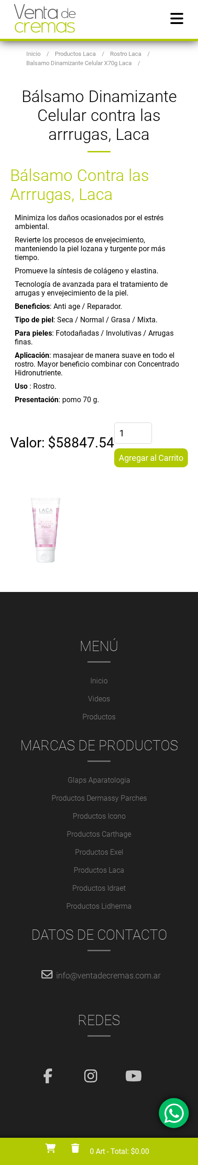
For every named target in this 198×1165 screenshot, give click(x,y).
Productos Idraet (99, 888)
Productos (99, 716)
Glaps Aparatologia (99, 780)
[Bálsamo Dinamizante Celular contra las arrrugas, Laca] (99, 529)
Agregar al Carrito (151, 458)
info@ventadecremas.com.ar (108, 975)
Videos (99, 698)
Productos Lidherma (99, 906)
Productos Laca (99, 870)
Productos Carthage (99, 834)
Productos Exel (99, 852)
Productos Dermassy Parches (99, 798)
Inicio (99, 680)
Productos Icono (99, 816)
